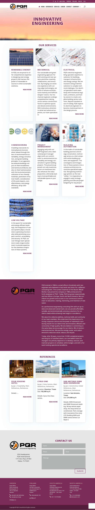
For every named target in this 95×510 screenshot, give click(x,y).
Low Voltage (18, 220)
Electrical (69, 70)
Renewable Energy (21, 70)
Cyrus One (42, 381)
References (49, 7)
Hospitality (21, 386)
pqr (14, 386)
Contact (69, 7)
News (43, 7)
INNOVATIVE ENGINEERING (47, 21)
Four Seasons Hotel (18, 382)
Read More (27, 90)
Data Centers (48, 384)
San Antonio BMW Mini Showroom (73, 382)
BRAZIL (80, 1)
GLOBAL (63, 1)
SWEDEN (69, 1)
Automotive (73, 386)
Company (76, 7)
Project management (44, 146)
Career (63, 7)
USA (84, 1)
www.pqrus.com (75, 497)
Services (57, 7)
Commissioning (19, 145)
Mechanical (43, 70)
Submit (80, 471)
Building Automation (70, 146)
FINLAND (74, 1)
